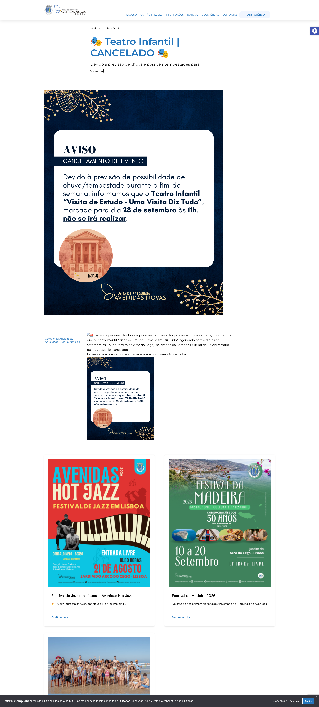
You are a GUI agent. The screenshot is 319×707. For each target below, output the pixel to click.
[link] (314, 31)
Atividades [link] (65, 338)
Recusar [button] (294, 701)
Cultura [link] (64, 341)
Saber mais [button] (280, 701)
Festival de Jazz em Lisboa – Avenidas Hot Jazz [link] (92, 595)
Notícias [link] (75, 341)
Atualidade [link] (51, 341)
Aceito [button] (308, 701)
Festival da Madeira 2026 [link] (193, 595)
